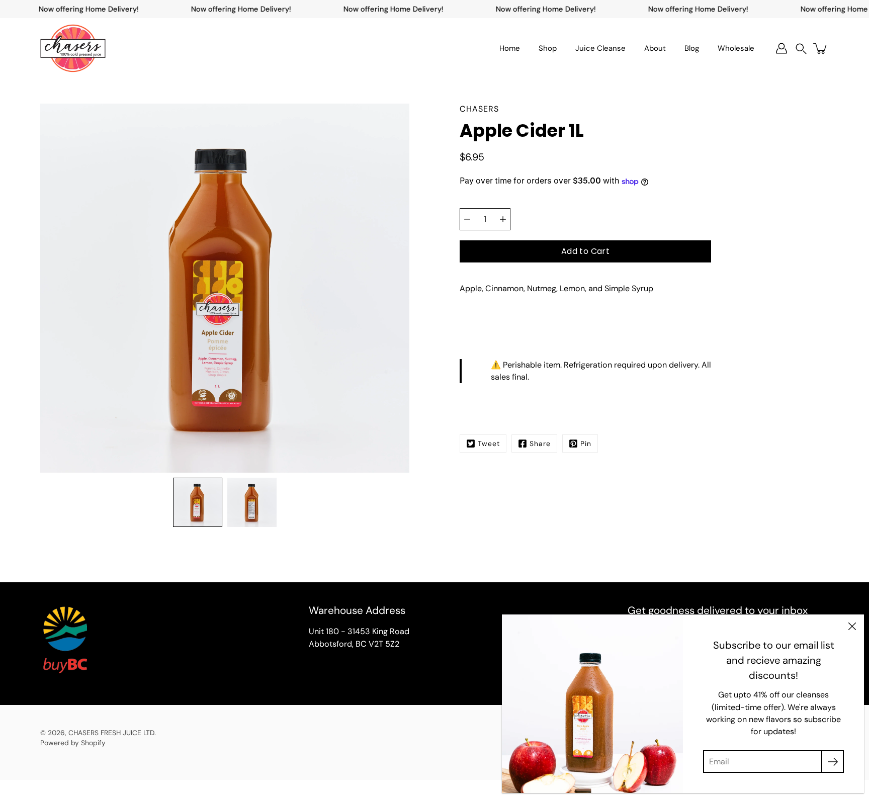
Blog (691, 48)
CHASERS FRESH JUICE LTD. (112, 732)
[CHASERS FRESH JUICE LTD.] (73, 48)
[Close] (852, 626)
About (655, 48)
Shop (548, 48)
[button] (801, 48)
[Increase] (502, 219)
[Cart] (821, 48)
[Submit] (832, 761)
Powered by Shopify (73, 742)
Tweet (489, 443)
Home (509, 48)
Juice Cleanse (600, 48)
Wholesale (736, 48)
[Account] (781, 48)
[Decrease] (467, 219)
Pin (585, 443)
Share (540, 443)
